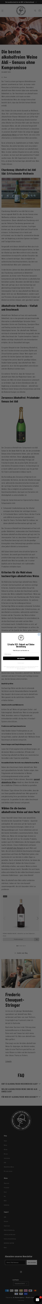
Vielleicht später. (21, 663)
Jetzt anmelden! (21, 658)
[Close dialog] (39, 634)
